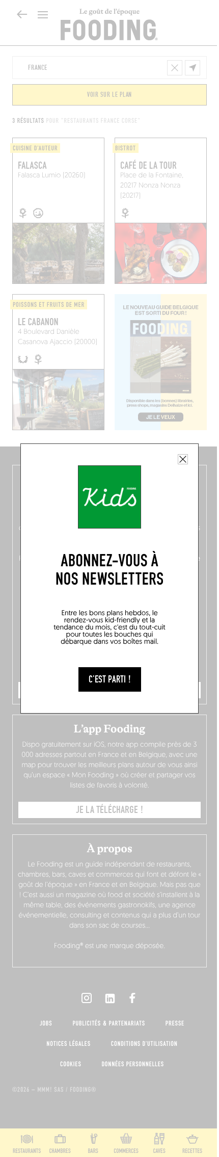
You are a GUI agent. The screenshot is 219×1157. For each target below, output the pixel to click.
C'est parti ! (110, 679)
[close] (183, 459)
